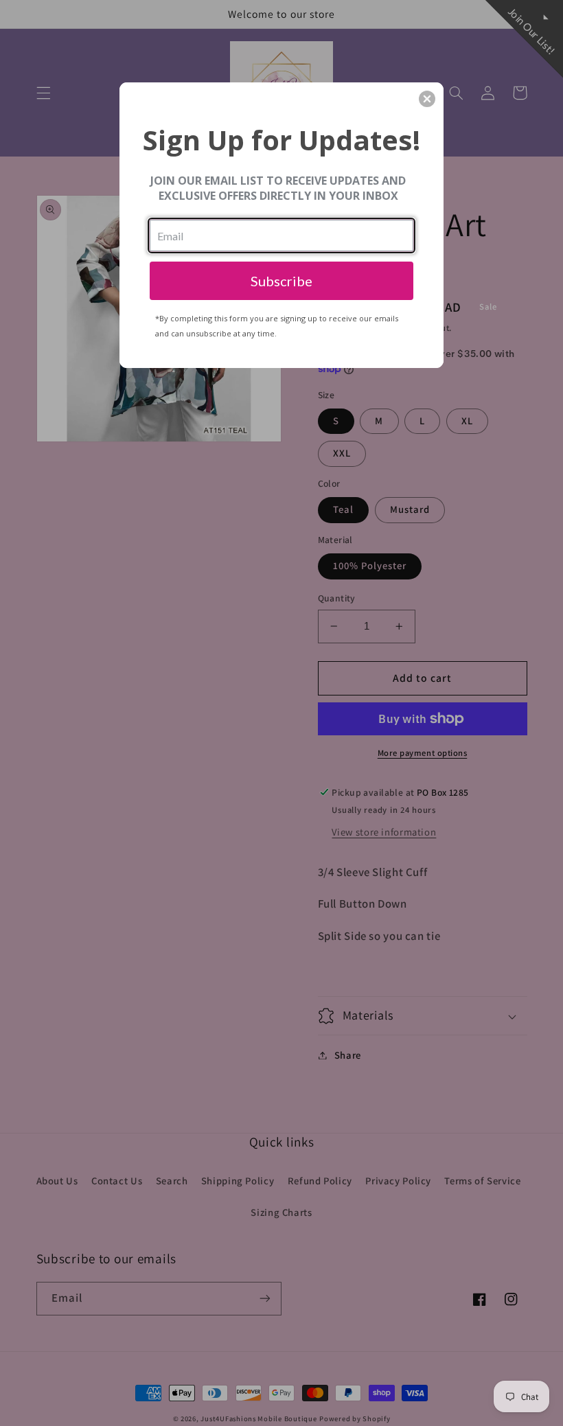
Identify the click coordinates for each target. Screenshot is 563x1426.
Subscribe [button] (281, 281)
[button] (427, 99)
